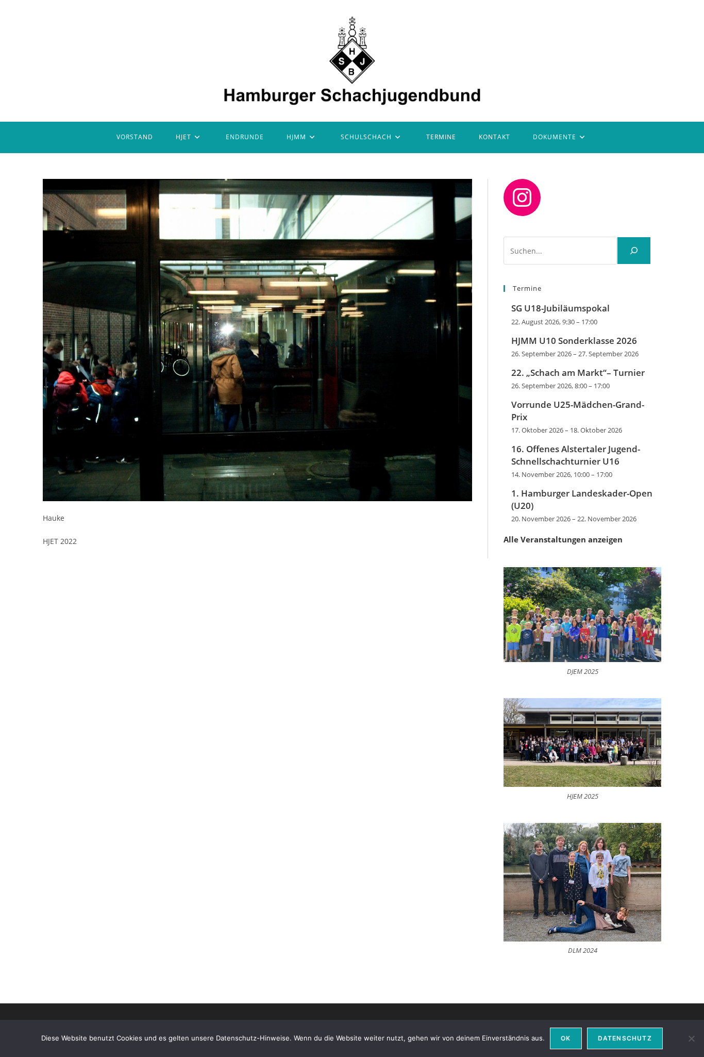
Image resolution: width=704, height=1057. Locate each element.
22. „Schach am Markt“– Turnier (578, 372)
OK (566, 1038)
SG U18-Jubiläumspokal (560, 308)
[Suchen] (634, 251)
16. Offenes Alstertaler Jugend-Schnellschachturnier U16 (575, 455)
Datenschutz (625, 1038)
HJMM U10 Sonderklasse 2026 (574, 340)
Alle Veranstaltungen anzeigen (563, 539)
